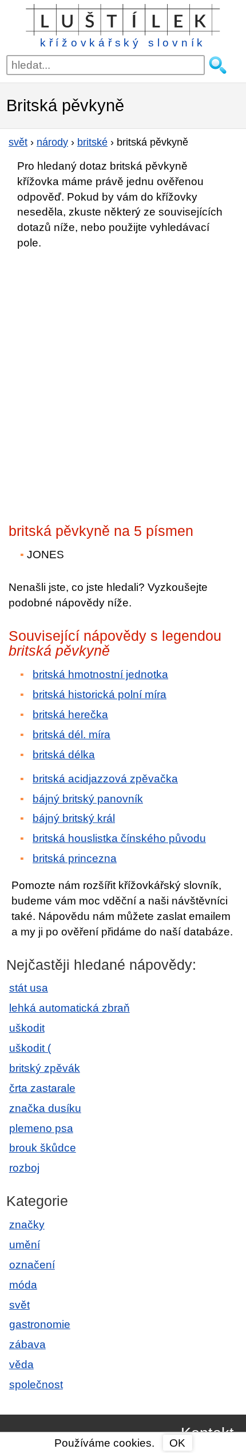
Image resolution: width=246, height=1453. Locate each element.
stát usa (28, 988)
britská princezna (75, 858)
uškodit (27, 1028)
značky (27, 1225)
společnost (36, 1384)
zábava (27, 1344)
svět (19, 1305)
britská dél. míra (71, 735)
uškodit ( (30, 1048)
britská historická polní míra (99, 694)
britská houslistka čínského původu (119, 838)
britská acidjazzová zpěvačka (105, 779)
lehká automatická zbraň (69, 1008)
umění (24, 1245)
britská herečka (70, 714)
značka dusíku (45, 1108)
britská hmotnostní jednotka (100, 674)
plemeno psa (41, 1128)
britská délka (64, 755)
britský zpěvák (44, 1068)
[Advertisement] (123, 383)
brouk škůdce (42, 1148)
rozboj (24, 1168)
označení (32, 1265)
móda (23, 1285)
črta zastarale (42, 1088)
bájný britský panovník (88, 799)
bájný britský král (74, 818)
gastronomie (39, 1324)
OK (177, 1443)
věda (21, 1364)
